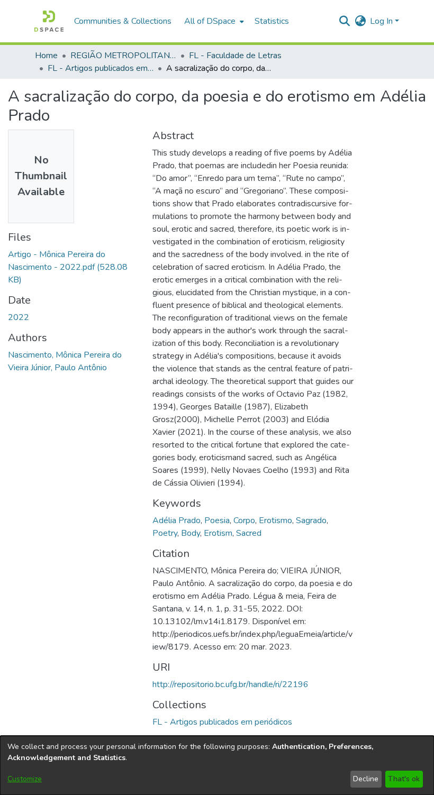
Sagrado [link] (311, 520)
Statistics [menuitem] (272, 21)
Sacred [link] (248, 533)
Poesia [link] (217, 520)
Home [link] (46, 55)
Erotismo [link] (275, 520)
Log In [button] (382, 21)
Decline (365, 779)
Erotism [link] (218, 533)
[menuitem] (213, 21)
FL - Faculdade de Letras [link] (235, 55)
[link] (68, 267)
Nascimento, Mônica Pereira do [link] (65, 355)
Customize (24, 779)
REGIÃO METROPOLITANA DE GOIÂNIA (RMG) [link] (123, 55)
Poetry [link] (164, 533)
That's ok (404, 779)
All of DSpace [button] (210, 21)
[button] (49, 21)
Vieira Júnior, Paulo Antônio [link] (57, 367)
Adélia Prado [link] (176, 520)
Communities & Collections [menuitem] (122, 21)
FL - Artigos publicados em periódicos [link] (100, 68)
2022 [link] (18, 317)
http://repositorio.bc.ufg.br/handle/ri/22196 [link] (230, 684)
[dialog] (217, 765)
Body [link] (190, 533)
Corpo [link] (244, 520)
